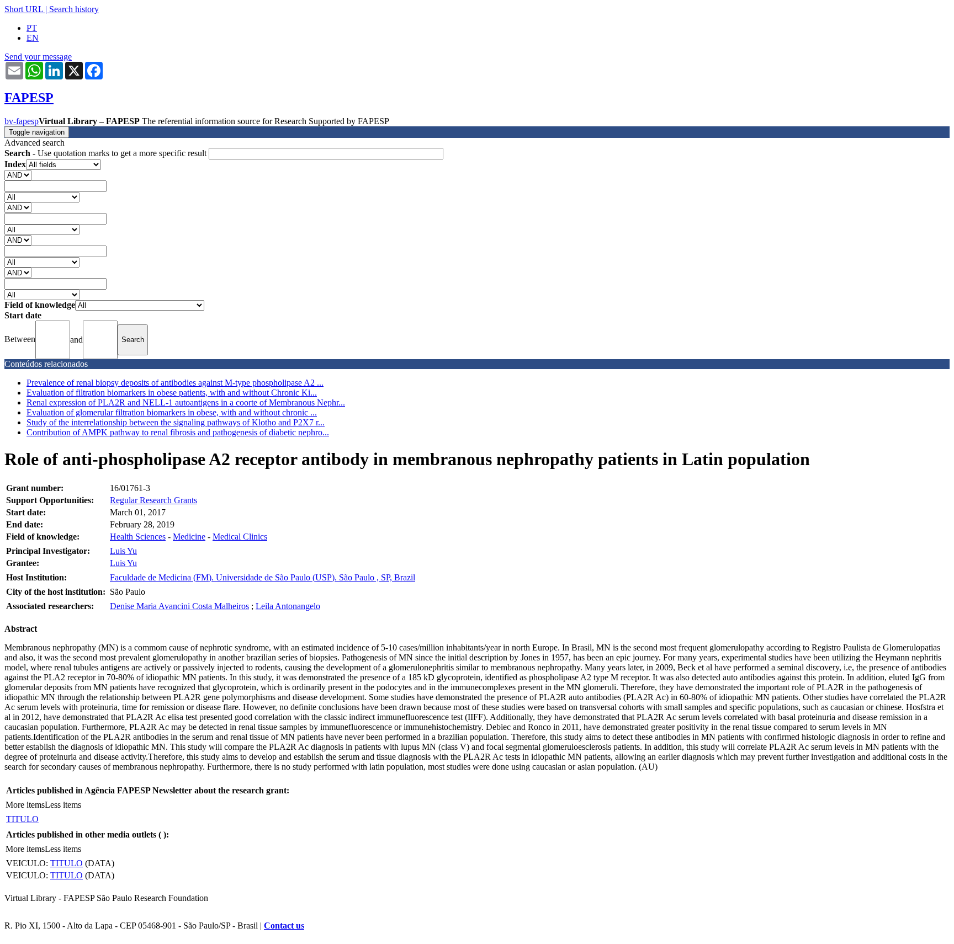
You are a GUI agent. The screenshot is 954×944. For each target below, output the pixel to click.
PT (31, 28)
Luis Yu (123, 551)
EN (32, 37)
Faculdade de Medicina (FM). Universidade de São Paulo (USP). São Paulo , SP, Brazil (262, 577)
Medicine (189, 536)
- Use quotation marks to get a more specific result (106, 153)
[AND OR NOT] (17, 174)
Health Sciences (138, 536)
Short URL (23, 9)
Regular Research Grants (153, 500)
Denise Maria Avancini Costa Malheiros (179, 606)
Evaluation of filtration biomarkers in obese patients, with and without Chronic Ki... (171, 392)
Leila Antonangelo (288, 606)
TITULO (22, 819)
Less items (63, 804)
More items (25, 804)
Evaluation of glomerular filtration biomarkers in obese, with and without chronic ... (171, 412)
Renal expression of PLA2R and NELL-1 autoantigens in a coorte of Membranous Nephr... (185, 402)
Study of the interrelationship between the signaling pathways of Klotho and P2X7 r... (175, 422)
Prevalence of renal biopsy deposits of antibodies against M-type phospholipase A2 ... (175, 382)
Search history (74, 9)
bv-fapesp (21, 121)
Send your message (38, 56)
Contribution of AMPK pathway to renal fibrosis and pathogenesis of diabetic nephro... (177, 432)
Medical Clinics (240, 536)
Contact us (284, 925)
